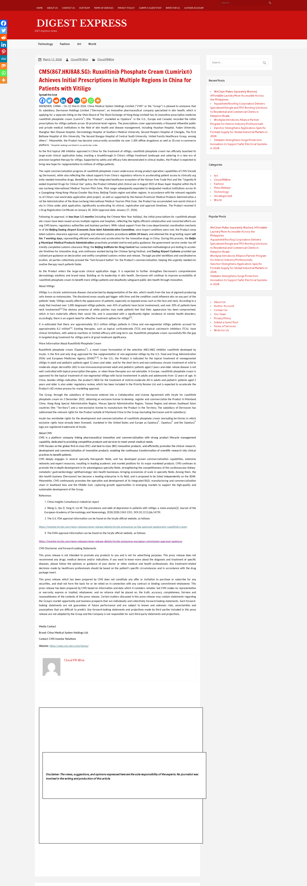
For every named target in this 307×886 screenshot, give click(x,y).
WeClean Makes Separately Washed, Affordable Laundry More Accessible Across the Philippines (237, 95)
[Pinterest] (70, 100)
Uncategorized (223, 196)
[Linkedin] (63, 100)
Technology (45, 44)
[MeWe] (77, 100)
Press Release (222, 187)
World (92, 44)
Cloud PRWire (105, 59)
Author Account (194, 8)
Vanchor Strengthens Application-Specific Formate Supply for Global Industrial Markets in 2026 (239, 132)
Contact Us (68, 8)
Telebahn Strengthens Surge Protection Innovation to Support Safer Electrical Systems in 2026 (238, 144)
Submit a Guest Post (150, 8)
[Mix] (84, 100)
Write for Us (173, 8)
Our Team (84, 8)
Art (79, 44)
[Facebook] (42, 100)
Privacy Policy (126, 8)
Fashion (65, 44)
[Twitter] (49, 100)
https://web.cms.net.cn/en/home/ (69, 646)
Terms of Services (103, 8)
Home (40, 8)
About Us (52, 8)
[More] (98, 100)
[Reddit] (56, 100)
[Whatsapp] (91, 100)
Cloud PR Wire (79, 59)
